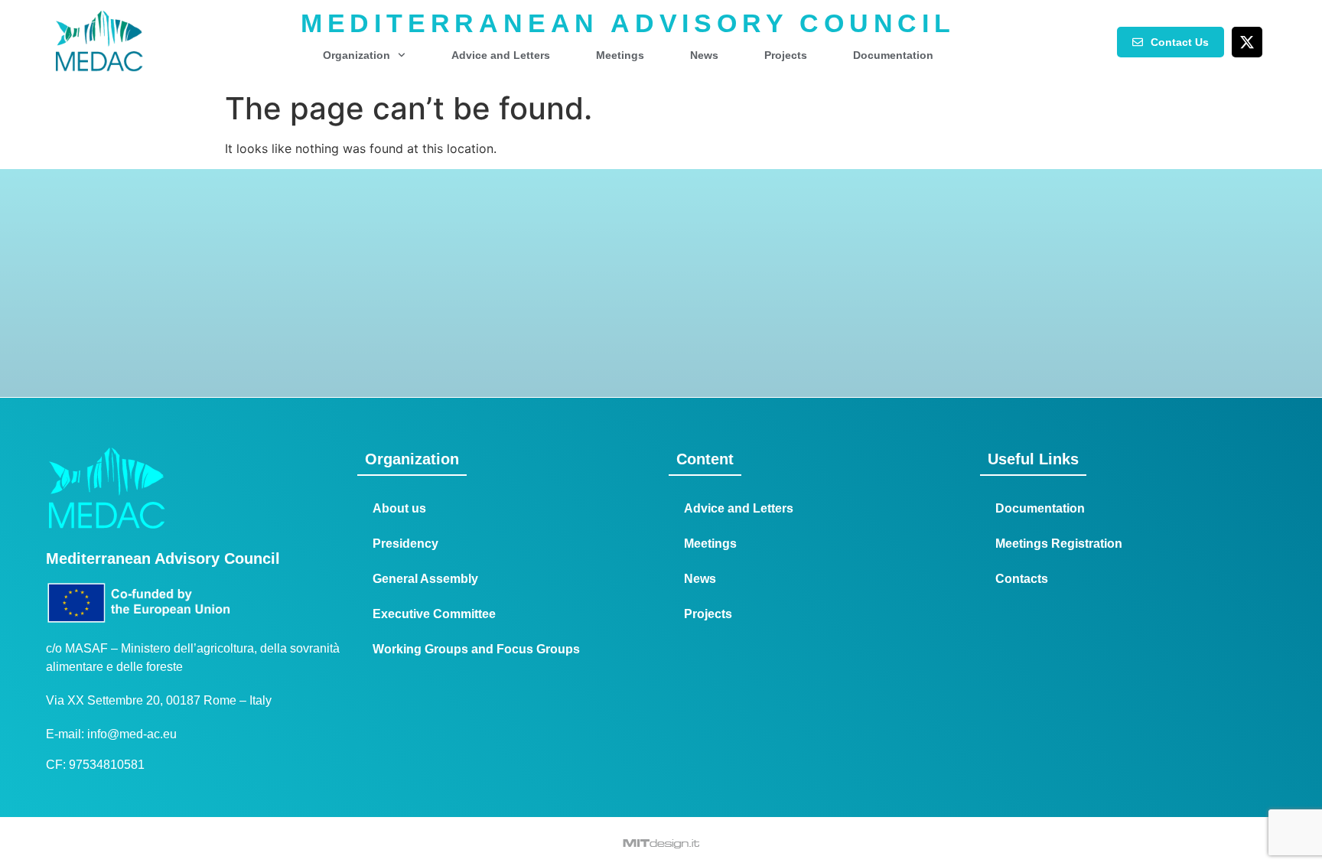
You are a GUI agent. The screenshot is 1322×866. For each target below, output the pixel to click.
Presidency (405, 543)
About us (399, 508)
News (704, 55)
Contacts (1021, 578)
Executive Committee (434, 613)
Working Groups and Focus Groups (476, 649)
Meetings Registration (1058, 543)
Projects (785, 55)
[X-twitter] (1247, 42)
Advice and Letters (500, 55)
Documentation (893, 55)
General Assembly (425, 578)
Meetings (620, 55)
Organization (356, 55)
